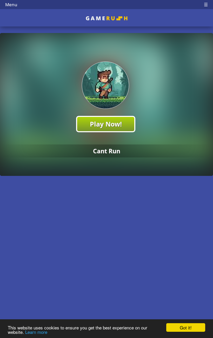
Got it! (186, 327)
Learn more (36, 332)
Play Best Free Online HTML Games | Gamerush (106, 18)
